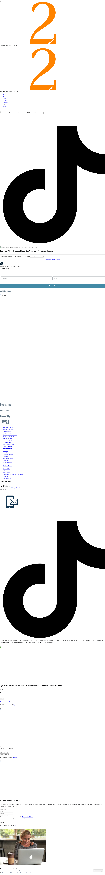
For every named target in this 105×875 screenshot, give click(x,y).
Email (1, 690)
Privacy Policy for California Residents (13, 474)
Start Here (5, 451)
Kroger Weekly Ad (7, 448)
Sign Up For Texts (7, 456)
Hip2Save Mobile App (8, 458)
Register (15, 705)
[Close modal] (0, 708)
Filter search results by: (6, 113)
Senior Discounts (7, 433)
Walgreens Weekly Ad (8, 444)
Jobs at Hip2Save (7, 462)
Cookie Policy (29, 872)
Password (2, 693)
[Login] (0, 246)
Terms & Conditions (27, 817)
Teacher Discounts (8, 427)
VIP (4, 95)
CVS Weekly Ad (7, 442)
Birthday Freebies (7, 438)
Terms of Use (6, 469)
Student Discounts (8, 431)
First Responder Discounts (10, 435)
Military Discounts (8, 429)
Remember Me (5, 696)
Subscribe (52, 286)
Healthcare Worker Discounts (11, 437)
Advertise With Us (7, 464)
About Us (5, 453)
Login (15, 825)
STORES (5, 100)
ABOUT (5, 106)
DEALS (4, 97)
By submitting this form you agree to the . (16, 817)
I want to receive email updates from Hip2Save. (14, 819)
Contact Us (6, 460)
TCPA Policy (6, 476)
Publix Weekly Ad (7, 446)
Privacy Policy (6, 472)
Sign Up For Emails (8, 455)
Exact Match (27, 113)
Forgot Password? (5, 702)
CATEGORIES (6, 102)
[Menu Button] (0, 1)
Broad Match (18, 113)
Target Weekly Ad (7, 440)
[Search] (0, 111)
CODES (5, 98)
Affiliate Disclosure (8, 471)
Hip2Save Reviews (7, 466)
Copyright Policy (7, 478)
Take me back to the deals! (53, 259)
